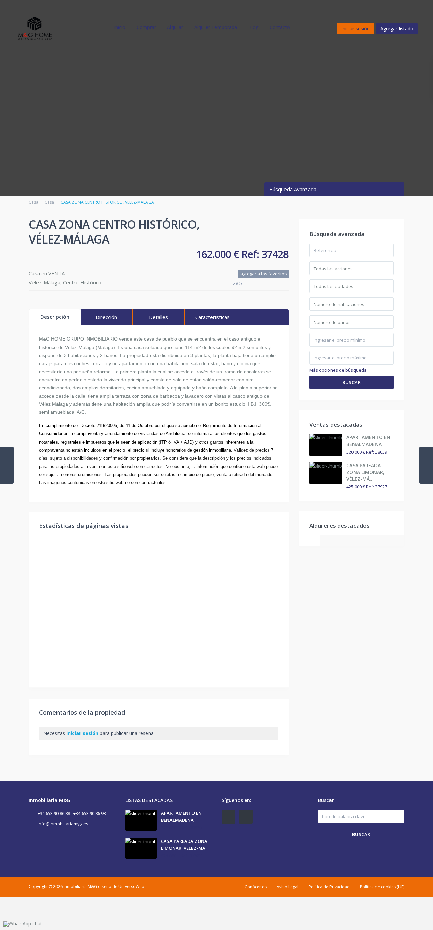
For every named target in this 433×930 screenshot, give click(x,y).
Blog (253, 27)
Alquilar (175, 27)
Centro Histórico (82, 282)
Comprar (146, 27)
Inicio (120, 27)
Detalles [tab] (158, 316)
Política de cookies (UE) (382, 887)
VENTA (56, 273)
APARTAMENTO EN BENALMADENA (368, 440)
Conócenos (256, 887)
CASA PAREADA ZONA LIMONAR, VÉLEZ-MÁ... (365, 472)
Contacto (280, 27)
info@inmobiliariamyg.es (63, 824)
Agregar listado (396, 28)
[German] (348, 27)
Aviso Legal (287, 887)
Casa (33, 202)
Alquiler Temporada (215, 27)
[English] (327, 27)
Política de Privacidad (329, 887)
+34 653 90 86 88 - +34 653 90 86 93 (72, 813)
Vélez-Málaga (44, 282)
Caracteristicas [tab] (212, 316)
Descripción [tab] (54, 316)
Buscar (351, 382)
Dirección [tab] (106, 316)
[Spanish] (306, 27)
